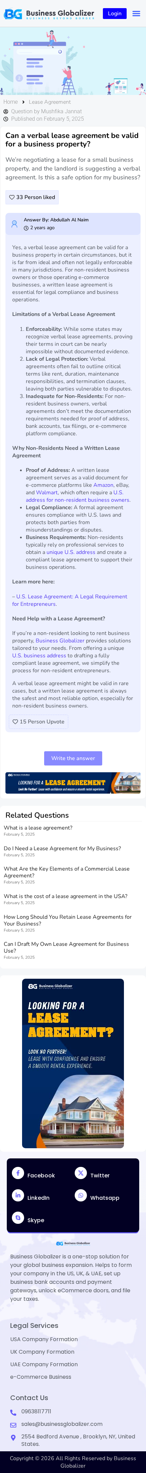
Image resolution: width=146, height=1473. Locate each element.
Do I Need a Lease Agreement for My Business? (62, 848)
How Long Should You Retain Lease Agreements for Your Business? (68, 920)
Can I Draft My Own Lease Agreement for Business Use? (66, 947)
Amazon (103, 485)
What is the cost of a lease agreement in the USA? (65, 896)
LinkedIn (39, 1198)
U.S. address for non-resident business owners (77, 496)
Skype (36, 1220)
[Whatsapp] (81, 1195)
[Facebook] (18, 1173)
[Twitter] (81, 1173)
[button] (136, 13)
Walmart (47, 492)
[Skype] (18, 1218)
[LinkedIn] (18, 1195)
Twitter (100, 1175)
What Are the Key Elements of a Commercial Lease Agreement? (67, 872)
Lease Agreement (50, 102)
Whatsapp (105, 1198)
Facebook (41, 1175)
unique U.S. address (71, 552)
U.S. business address (39, 655)
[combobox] (59, 61)
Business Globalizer (60, 640)
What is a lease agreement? (38, 828)
